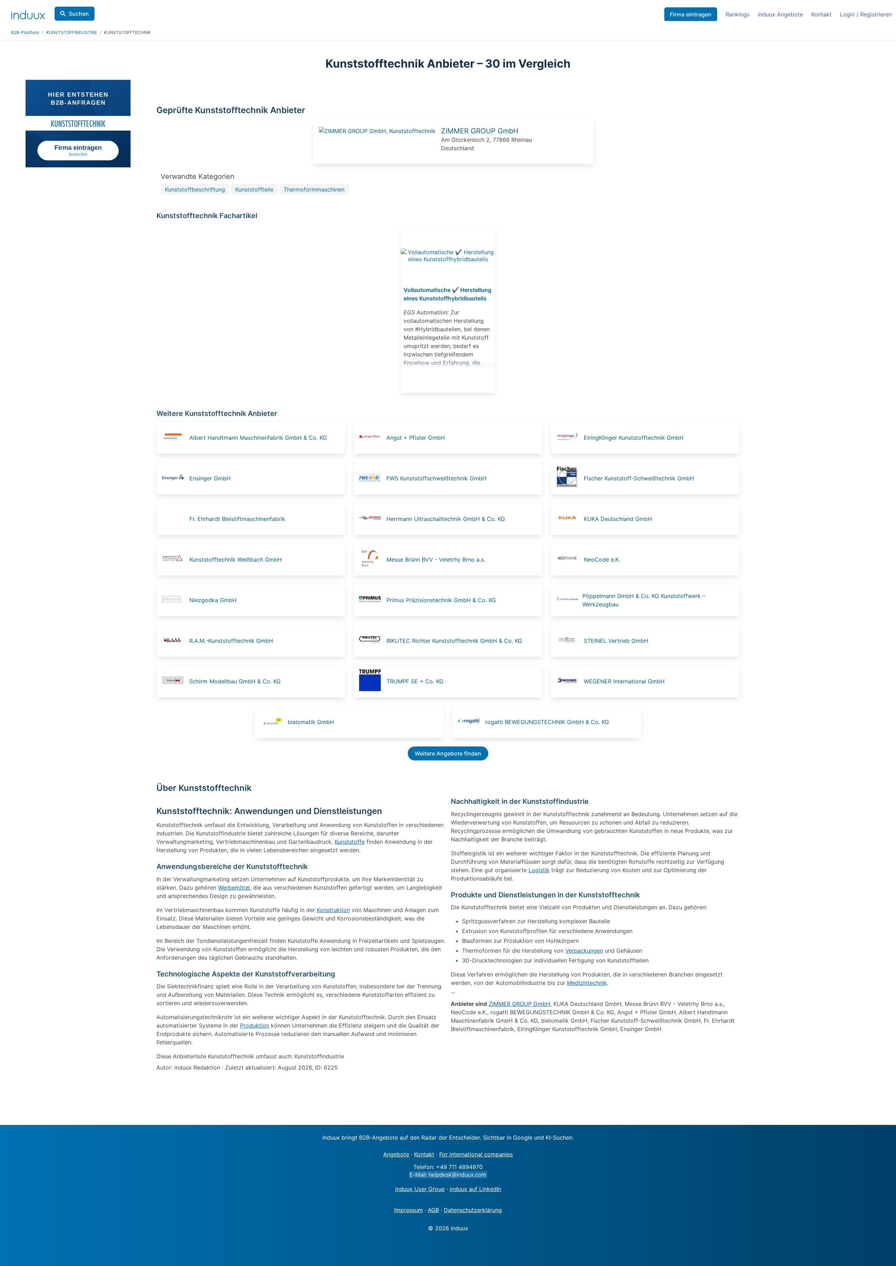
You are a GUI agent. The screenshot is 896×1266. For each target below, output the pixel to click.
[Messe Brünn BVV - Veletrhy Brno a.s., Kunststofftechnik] (372, 559)
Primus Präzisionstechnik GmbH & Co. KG (441, 600)
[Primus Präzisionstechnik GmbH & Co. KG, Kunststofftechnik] (372, 600)
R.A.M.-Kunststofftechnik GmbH (231, 640)
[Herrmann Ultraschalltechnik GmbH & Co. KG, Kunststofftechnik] (372, 519)
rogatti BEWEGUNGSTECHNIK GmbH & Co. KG (547, 721)
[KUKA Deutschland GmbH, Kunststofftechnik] (569, 519)
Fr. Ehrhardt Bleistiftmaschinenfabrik (237, 518)
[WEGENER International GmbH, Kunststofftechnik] (569, 681)
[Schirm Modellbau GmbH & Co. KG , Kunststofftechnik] (175, 681)
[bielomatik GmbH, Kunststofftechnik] (273, 722)
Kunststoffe (350, 841)
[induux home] (28, 13)
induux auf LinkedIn (475, 1188)
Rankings (737, 14)
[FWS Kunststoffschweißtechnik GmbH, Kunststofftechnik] (372, 478)
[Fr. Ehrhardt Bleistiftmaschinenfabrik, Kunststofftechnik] (175, 519)
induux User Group (420, 1188)
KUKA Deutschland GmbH (618, 518)
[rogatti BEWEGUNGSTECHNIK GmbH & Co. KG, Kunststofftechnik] (470, 722)
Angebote (396, 1154)
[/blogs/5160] (448, 255)
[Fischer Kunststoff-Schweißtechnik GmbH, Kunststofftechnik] (569, 478)
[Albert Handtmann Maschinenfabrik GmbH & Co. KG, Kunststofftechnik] (175, 437)
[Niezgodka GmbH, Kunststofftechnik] (175, 600)
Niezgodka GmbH (213, 600)
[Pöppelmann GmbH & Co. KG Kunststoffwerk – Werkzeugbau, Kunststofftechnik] (568, 600)
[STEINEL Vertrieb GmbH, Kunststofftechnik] (569, 640)
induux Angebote (780, 14)
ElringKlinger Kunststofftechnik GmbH (634, 437)
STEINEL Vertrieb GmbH (616, 640)
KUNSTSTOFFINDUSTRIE (71, 32)
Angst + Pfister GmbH (415, 437)
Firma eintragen (691, 14)
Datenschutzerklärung (473, 1209)
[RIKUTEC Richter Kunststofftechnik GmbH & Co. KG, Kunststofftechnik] (372, 640)
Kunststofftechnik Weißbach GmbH (235, 559)
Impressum (408, 1209)
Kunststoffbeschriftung (195, 189)
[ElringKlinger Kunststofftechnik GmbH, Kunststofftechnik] (569, 437)
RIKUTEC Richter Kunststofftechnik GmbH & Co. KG (454, 640)
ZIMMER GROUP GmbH (479, 131)
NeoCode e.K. (602, 559)
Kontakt (821, 14)
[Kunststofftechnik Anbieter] (377, 130)
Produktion (254, 1025)
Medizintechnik (587, 982)
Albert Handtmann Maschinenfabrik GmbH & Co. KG (258, 437)
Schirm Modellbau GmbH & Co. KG (235, 681)
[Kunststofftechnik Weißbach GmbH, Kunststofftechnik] (175, 559)
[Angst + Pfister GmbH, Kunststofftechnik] (372, 437)
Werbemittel (234, 887)
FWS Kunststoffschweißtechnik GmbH (436, 478)
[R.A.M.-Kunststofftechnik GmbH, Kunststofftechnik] (175, 640)
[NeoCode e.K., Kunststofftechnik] (569, 559)
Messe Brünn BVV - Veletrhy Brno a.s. (435, 559)
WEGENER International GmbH (624, 681)
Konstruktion (333, 909)
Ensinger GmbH (210, 478)
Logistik (539, 870)
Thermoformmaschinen (314, 189)
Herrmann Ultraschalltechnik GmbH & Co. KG (445, 518)
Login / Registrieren (866, 14)
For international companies (476, 1154)
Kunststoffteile (254, 189)
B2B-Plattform (25, 32)
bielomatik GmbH (311, 721)
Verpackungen (584, 950)
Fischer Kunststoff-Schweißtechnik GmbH (639, 478)
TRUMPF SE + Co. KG (414, 681)
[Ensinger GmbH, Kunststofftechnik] (175, 478)
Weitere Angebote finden (448, 753)
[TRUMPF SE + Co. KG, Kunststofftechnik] (372, 681)
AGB (433, 1209)
